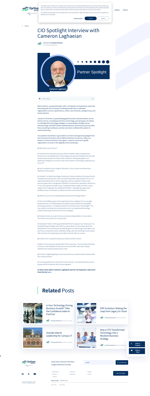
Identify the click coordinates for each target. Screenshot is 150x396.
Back (27, 25)
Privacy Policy (54, 384)
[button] (39, 98)
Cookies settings (78, 18)
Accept (90, 18)
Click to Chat (137, 351)
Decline (103, 18)
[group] (67, 98)
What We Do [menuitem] (55, 372)
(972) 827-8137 (64, 380)
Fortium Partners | (61, 321)
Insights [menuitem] (89, 372)
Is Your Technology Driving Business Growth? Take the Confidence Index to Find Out (59, 310)
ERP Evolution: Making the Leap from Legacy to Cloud (113, 310)
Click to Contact (137, 344)
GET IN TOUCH (121, 373)
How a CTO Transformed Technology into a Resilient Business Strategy (112, 334)
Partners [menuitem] (54, 374)
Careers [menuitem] (89, 374)
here (49, 272)
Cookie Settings (62, 384)
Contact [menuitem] (54, 376)
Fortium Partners (57, 43)
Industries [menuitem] (72, 372)
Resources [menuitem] (72, 374)
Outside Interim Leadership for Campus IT (59, 334)
